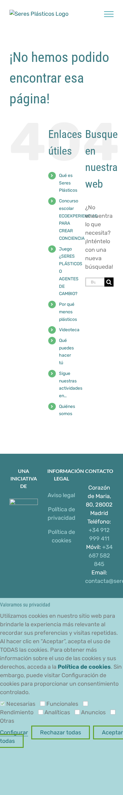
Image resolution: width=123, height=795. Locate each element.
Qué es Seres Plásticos (68, 183)
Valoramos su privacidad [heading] (25, 605)
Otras (7, 720)
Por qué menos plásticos (68, 312)
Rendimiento (16, 712)
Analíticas (57, 712)
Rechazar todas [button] (60, 732)
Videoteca (69, 329)
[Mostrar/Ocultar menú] (109, 14)
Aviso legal (61, 495)
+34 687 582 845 (101, 555)
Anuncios (93, 712)
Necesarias (20, 703)
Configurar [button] (14, 732)
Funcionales (62, 703)
